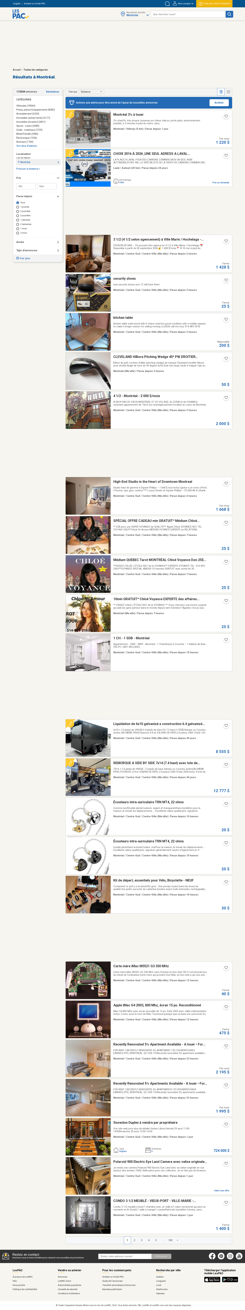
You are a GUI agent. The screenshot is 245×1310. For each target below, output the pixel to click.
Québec (160, 1277)
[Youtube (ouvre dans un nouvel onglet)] (240, 1259)
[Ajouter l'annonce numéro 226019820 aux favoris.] (225, 359)
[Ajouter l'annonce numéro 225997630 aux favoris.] (225, 1164)
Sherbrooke (162, 1289)
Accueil (16, 69)
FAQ (15, 1281)
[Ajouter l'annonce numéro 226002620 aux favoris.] (225, 484)
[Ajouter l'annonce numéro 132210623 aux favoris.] (225, 968)
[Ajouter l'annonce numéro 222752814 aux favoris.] (225, 640)
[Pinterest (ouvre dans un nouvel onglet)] (221, 1259)
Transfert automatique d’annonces (119, 1285)
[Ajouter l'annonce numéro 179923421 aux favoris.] (225, 601)
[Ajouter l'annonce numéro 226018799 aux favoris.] (225, 1086)
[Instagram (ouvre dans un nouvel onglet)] (230, 1259)
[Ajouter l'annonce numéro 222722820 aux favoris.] (225, 804)
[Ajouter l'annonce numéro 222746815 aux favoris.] (225, 843)
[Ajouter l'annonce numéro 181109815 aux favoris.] (225, 562)
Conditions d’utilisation (69, 1293)
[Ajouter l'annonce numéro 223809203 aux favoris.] (225, 117)
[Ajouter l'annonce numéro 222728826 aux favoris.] (225, 882)
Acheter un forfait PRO (113, 1277)
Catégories (23, 99)
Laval (158, 1285)
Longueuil (161, 1281)
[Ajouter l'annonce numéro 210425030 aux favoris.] (225, 156)
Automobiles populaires (69, 1285)
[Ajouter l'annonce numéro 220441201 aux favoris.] (225, 1203)
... (163, 1240)
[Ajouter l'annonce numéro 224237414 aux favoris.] (225, 726)
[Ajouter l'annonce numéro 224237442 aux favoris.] (225, 765)
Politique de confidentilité (25, 1289)
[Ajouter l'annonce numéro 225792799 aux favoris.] (225, 1125)
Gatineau (160, 1293)
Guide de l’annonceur (112, 1281)
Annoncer (62, 1277)
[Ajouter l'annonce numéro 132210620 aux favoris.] (225, 1007)
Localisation (23, 153)
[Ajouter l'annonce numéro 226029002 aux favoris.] (225, 398)
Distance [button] (85, 91)
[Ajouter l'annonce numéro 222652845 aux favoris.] (225, 320)
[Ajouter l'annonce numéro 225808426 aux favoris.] (225, 242)
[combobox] (188, 14)
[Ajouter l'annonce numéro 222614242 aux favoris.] (225, 281)
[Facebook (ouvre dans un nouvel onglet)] (212, 1259)
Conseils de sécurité (67, 1289)
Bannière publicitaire (112, 1289)
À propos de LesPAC (23, 1277)
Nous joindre (19, 1285)
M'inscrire (161, 1256)
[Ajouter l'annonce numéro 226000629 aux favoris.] (225, 1046)
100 (170, 1240)
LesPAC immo (64, 1281)
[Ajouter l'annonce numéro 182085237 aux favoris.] (225, 523)
